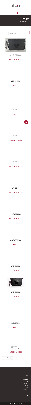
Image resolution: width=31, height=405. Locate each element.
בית (27, 377)
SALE (19, 346)
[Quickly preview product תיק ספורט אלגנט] (2, 252)
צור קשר (26, 385)
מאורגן (21, 21)
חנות (27, 381)
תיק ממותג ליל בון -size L (15, 163)
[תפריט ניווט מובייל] (12, 13)
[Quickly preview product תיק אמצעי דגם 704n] (2, 304)
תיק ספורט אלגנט (15, 267)
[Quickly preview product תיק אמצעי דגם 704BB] (2, 226)
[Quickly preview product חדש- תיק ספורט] (2, 67)
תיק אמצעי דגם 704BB (15, 241)
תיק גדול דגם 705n (15, 348)
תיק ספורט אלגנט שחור (15, 215)
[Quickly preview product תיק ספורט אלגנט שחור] (2, 200)
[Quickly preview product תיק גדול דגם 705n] (2, 335)
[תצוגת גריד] (28, 32)
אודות (27, 375)
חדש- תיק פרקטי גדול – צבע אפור (15, 111)
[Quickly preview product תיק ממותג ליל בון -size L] (2, 148)
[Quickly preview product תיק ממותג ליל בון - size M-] (2, 174)
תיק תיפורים (16, 137)
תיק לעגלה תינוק (15, 54)
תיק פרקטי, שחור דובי (15, 56)
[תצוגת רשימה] (24, 32)
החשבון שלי (25, 379)
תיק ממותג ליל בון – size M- (15, 189)
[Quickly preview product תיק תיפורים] (2, 122)
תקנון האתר (25, 389)
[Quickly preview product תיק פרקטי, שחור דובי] (2, 40)
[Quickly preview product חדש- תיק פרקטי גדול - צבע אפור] (2, 92)
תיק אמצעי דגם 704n (15, 324)
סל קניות (26, 383)
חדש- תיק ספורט (15, 81)
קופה (27, 387)
